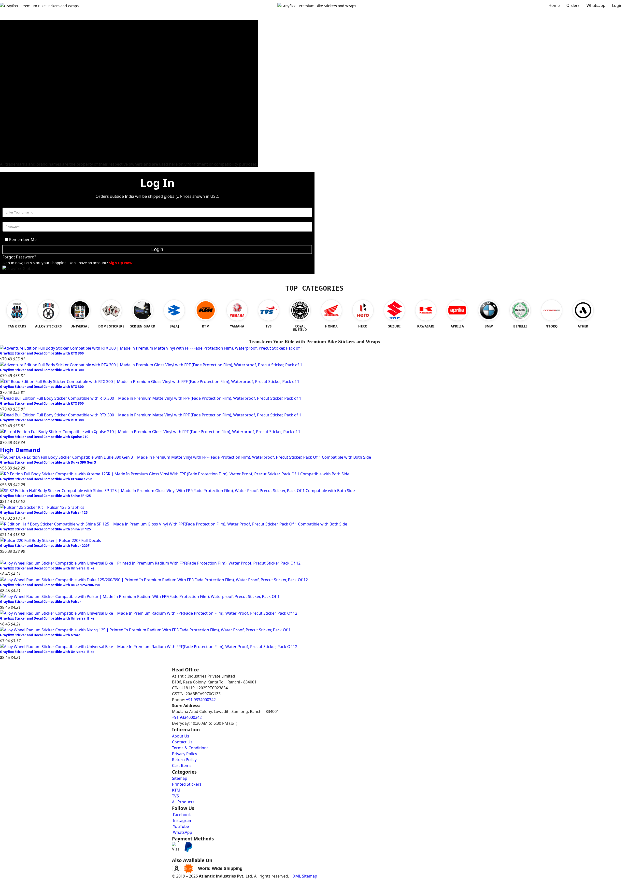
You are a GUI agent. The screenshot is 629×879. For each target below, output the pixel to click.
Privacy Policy (184, 753)
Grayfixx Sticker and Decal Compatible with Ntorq (40, 635)
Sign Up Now (120, 262)
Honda (5, 34)
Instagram (182, 820)
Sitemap (179, 778)
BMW (4, 158)
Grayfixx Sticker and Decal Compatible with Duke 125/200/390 (50, 585)
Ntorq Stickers (12, 22)
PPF (3, 152)
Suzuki (5, 63)
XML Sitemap (305, 876)
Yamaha (6, 46)
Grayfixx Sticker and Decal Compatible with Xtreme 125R (46, 479)
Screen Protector (14, 146)
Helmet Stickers (13, 105)
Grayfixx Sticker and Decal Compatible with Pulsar (40, 601)
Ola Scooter (10, 134)
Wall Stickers (10, 128)
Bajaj (4, 40)
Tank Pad (7, 116)
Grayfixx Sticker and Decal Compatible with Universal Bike (47, 568)
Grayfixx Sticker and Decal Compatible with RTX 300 (42, 353)
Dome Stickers (12, 122)
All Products (183, 802)
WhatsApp (182, 832)
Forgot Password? (19, 257)
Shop (129, 16)
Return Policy (184, 759)
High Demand (20, 450)
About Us (180, 736)
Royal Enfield (11, 81)
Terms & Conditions (190, 748)
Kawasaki (8, 69)
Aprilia (5, 75)
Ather (4, 140)
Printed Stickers (13, 99)
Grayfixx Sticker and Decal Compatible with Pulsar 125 (44, 512)
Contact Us (182, 742)
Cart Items (181, 765)
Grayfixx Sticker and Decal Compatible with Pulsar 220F (44, 545)
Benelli (6, 87)
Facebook (181, 814)
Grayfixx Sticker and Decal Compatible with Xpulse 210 (44, 437)
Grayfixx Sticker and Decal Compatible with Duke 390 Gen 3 (48, 462)
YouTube (180, 826)
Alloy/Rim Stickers (15, 93)
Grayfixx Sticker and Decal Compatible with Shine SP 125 (45, 496)
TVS (3, 52)
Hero (4, 28)
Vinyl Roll (8, 111)
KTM (4, 58)
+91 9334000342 (201, 699)
